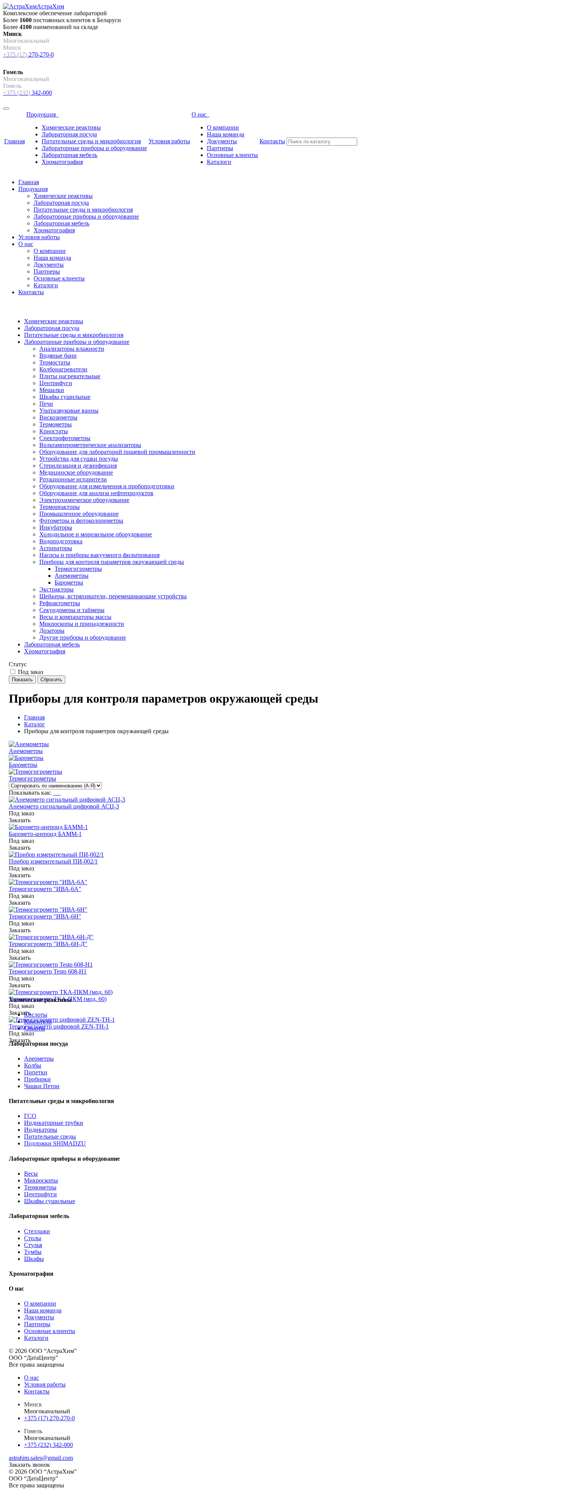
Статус (18, 664)
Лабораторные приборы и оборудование (94, 148)
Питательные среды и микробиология (91, 141)
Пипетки (35, 1072)
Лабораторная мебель (69, 155)
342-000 (27, 92)
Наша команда (225, 134)
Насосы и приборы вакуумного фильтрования (99, 555)
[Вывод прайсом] (60, 792)
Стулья (33, 1245)
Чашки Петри (42, 1086)
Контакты (272, 141)
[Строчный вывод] (57, 792)
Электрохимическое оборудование (84, 500)
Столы (32, 1238)
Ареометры (39, 1058)
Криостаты (53, 431)
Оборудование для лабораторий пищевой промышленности (117, 452)
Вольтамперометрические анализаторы (90, 445)
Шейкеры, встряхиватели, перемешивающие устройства (113, 596)
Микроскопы (41, 1180)
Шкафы (34, 1258)
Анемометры (72, 575)
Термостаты (54, 362)
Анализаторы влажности (71, 348)
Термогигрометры (78, 568)
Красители (38, 1021)
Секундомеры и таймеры (72, 610)
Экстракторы (56, 589)
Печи (46, 403)
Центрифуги (55, 383)
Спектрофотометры (64, 438)
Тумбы (33, 1252)
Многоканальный (47, 1411)
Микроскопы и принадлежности (81, 623)
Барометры (69, 582)
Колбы (32, 1065)
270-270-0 (28, 54)
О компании (223, 127)
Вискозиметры (58, 417)
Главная (14, 141)
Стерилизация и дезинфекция (78, 465)
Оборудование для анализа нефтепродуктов (96, 493)
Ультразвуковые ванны (68, 410)
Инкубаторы (55, 527)
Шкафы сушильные (64, 397)
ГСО (30, 1116)
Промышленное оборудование (79, 513)
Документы (222, 141)
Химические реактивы (71, 127)
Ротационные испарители (73, 479)
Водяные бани (58, 355)
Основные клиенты (232, 155)
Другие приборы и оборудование (82, 637)
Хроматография (62, 162)
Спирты (34, 1028)
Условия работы (169, 141)
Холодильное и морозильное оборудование (95, 534)
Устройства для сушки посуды (78, 458)
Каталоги (219, 162)
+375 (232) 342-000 (48, 1445)
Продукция (42, 114)
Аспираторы (55, 548)
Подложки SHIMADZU (55, 1143)
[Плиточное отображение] (54, 792)
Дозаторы (51, 630)
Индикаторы (40, 1129)
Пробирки (37, 1079)
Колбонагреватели (63, 369)
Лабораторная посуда (69, 134)
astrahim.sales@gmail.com (41, 1458)
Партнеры (220, 148)
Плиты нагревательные (69, 376)
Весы (31, 1173)
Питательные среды (50, 1136)
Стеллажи (37, 1231)
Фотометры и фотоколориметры (81, 520)
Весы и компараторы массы (75, 617)
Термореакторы (59, 507)
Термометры (55, 424)
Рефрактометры (59, 603)
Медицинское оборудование (76, 472)
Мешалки (51, 390)
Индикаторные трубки (53, 1122)
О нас (201, 114)
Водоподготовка (60, 541)
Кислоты (35, 1014)
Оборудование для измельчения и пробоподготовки (106, 486)
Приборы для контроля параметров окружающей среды (111, 562)
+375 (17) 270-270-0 (49, 1418)
